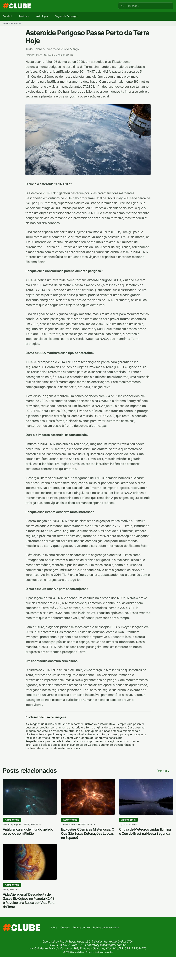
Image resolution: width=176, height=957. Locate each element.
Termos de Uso (81, 927)
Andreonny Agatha (12, 824)
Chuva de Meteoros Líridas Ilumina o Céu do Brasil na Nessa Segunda (145, 831)
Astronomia (15, 23)
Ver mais (163, 770)
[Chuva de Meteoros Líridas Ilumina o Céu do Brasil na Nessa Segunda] (146, 814)
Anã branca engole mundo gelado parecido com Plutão (28, 831)
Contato (64, 927)
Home (5, 23)
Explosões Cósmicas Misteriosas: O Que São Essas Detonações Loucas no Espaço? (87, 833)
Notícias (24, 16)
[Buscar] (122, 6)
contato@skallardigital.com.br (106, 945)
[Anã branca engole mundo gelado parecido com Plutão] (30, 814)
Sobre (53, 927)
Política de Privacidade (106, 927)
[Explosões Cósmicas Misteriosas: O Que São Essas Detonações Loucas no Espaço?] (88, 814)
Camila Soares (68, 824)
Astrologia (42, 16)
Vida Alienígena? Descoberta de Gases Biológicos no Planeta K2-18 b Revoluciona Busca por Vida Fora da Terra (28, 900)
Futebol (7, 16)
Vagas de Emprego (66, 16)
